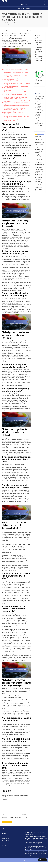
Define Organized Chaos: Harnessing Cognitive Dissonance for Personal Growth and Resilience (35, 848)
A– (6, 1)
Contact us (4, 836)
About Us (28, 8)
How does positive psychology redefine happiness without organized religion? (16, 90)
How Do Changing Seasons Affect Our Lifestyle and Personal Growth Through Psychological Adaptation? (39, 174)
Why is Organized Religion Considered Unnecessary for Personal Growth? (15, 70)
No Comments (27, 30)
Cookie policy (5, 845)
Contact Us (21, 8)
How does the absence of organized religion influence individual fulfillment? (15, 76)
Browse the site (5, 838)
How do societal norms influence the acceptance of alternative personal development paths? (15, 109)
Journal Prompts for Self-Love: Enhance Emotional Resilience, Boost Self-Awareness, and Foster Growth (36, 838)
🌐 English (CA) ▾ (42, 859)
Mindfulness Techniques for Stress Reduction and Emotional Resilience (34, 843)
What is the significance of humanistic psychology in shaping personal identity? (17, 100)
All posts (43, 5)
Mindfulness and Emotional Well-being (39, 42)
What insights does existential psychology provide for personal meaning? (15, 92)
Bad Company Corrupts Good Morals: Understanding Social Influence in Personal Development (39, 162)
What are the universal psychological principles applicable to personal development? (15, 78)
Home (4, 5)
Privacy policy (5, 840)
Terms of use (5, 843)
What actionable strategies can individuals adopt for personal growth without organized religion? (14, 111)
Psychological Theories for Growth (38, 53)
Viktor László (37, 93)
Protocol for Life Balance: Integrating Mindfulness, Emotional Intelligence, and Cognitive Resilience (35, 832)
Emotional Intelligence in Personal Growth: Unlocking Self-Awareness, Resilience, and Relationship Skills (36, 853)
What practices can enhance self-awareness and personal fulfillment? (16, 114)
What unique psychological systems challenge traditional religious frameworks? (15, 87)
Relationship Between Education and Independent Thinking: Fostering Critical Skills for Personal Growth (39, 141)
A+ (3, 1)
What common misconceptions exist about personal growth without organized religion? (16, 106)
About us (4, 833)
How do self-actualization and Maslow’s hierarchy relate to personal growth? (16, 81)
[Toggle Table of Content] (28, 68)
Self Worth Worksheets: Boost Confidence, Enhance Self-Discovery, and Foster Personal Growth (39, 186)
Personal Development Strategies (38, 47)
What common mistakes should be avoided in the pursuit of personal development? (16, 117)
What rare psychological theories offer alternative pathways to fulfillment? (14, 95)
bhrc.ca (24, 5)
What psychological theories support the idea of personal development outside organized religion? (16, 73)
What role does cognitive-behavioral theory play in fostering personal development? (17, 84)
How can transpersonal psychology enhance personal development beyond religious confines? (15, 98)
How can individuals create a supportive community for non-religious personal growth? (17, 120)
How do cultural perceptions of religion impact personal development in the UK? (15, 103)
